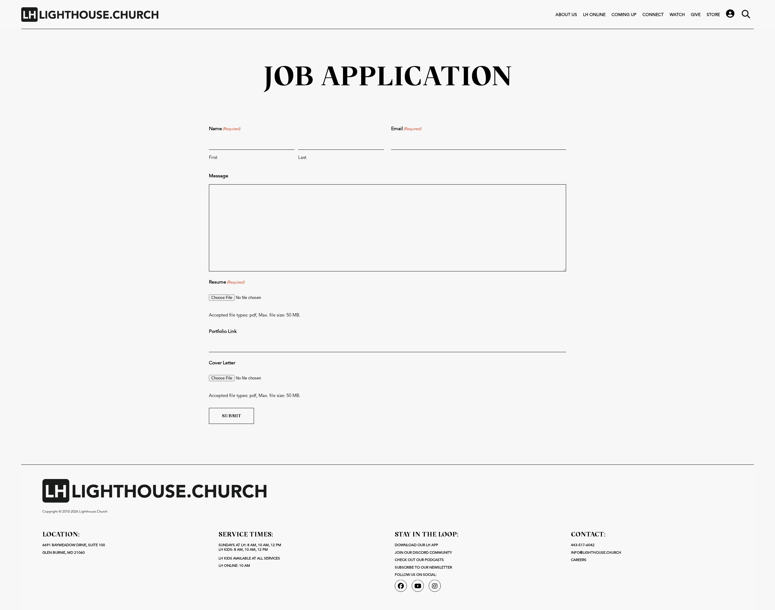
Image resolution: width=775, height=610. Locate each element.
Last (302, 157)
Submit (231, 415)
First (213, 157)
